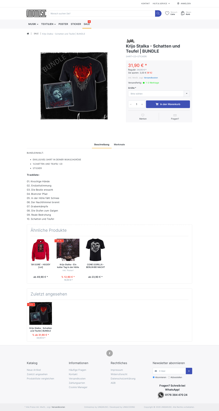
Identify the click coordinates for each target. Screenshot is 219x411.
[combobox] (159, 93)
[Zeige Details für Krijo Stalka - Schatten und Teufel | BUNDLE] (40, 313)
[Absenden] (189, 371)
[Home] (28, 33)
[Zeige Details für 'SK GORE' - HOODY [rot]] (40, 249)
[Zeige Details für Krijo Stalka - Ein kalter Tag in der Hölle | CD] (68, 249)
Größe (131, 88)
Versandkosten (151, 77)
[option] (74, 86)
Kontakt (145, 3)
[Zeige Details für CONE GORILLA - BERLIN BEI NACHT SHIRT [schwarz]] (95, 249)
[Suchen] (158, 13)
